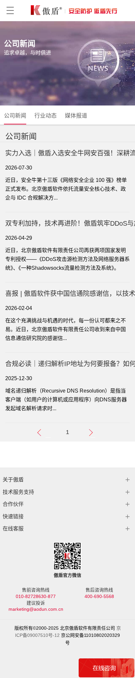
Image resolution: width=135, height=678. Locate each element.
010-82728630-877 (36, 596)
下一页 (93, 433)
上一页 (48, 433)
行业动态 (45, 116)
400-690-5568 (99, 596)
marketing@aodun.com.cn (36, 609)
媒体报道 (76, 116)
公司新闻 (15, 116)
